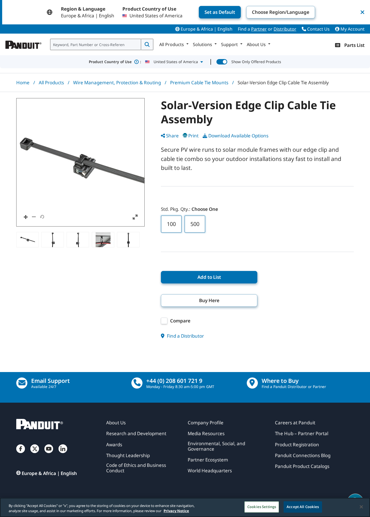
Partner (259, 29)
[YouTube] (48, 454)
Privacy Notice (176, 511)
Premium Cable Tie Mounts (199, 82)
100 (171, 224)
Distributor (285, 29)
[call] (136, 383)
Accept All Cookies (303, 506)
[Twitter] (34, 454)
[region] (185, 507)
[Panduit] (23, 43)
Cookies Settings (261, 506)
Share (172, 136)
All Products (51, 82)
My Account (352, 29)
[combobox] (95, 44)
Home (23, 82)
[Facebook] (20, 454)
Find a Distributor (185, 336)
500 (194, 224)
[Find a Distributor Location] (252, 383)
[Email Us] (21, 383)
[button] (80, 162)
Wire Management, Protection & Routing (117, 82)
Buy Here (209, 300)
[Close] (361, 507)
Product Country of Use (115, 61)
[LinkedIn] (63, 454)
